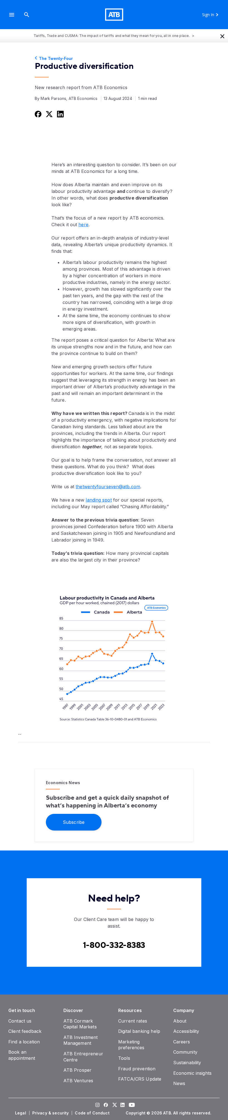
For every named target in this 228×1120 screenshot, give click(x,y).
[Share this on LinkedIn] (60, 113)
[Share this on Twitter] (48, 113)
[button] (11, 15)
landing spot (98, 500)
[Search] (26, 15)
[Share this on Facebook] (37, 113)
